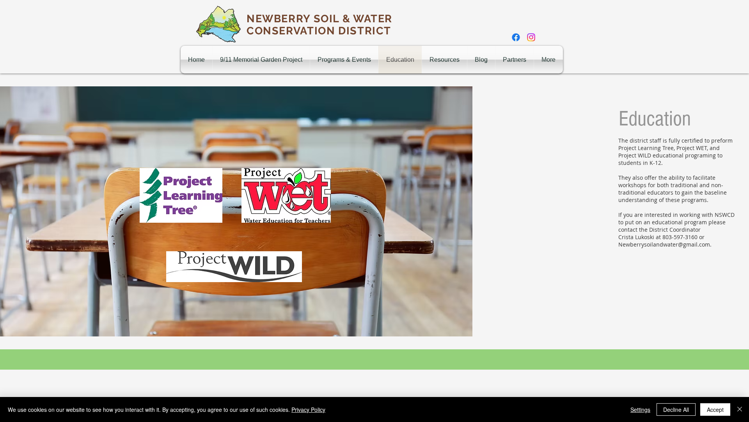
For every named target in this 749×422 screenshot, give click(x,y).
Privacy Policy (308, 409)
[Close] (739, 409)
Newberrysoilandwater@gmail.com (664, 244)
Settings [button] (640, 409)
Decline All (676, 409)
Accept (715, 409)
